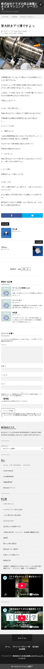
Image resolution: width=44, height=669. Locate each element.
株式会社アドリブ (9, 488)
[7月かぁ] (38, 251)
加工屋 (11, 33)
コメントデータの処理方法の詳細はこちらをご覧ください (21, 415)
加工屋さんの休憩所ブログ (12, 526)
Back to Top (22, 638)
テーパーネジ (17, 300)
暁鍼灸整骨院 (7, 482)
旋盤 (15, 33)
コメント (4, 344)
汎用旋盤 (24, 31)
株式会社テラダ (6, 202)
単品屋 (14, 312)
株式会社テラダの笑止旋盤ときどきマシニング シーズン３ (19, 6)
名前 (3, 366)
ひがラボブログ (8, 521)
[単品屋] (6, 316)
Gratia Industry (8, 471)
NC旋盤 (15, 31)
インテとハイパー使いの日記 (12, 509)
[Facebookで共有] (11, 215)
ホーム (7, 647)
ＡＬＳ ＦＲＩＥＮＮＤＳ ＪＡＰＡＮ (16, 465)
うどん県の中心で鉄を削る (12, 515)
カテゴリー (4, 446)
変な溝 (14, 229)
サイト (3, 384)
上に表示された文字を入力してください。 (15, 401)
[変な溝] (6, 233)
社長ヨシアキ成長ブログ (11, 555)
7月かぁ (4, 247)
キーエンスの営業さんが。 (21, 288)
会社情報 (22, 649)
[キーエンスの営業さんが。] (6, 292)
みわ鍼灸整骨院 (8, 476)
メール (4, 375)
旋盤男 (5, 538)
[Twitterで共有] (32, 215)
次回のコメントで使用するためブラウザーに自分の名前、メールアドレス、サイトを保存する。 (21, 394)
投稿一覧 (25, 269)
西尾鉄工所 (7, 560)
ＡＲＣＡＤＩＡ (8, 504)
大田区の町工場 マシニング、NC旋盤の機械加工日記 (21, 532)
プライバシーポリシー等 (21, 647)
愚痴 (19, 31)
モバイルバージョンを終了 (22, 666)
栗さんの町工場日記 (10, 543)
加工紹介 (35, 647)
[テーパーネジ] (6, 304)
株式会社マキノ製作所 (10, 549)
